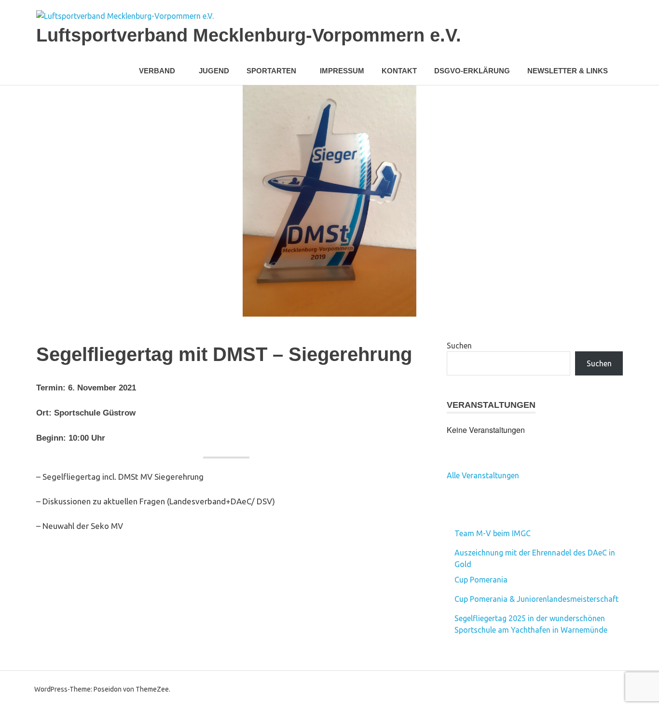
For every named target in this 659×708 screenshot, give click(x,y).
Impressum (342, 71)
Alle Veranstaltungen (483, 475)
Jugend (214, 71)
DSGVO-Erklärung (472, 71)
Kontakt (399, 71)
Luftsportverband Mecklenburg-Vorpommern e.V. (248, 35)
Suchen (459, 345)
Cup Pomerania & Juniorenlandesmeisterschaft (536, 599)
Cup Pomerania (481, 579)
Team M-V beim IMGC (492, 533)
